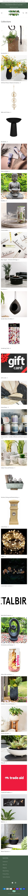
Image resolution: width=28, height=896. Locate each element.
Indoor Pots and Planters (7, 468)
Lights (2, 556)
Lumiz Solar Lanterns (6, 586)
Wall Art (3, 822)
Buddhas (3, 200)
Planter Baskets (5, 733)
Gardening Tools (5, 348)
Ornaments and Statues (7, 645)
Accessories (4, 53)
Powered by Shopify (17, 893)
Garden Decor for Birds (7, 319)
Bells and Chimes (5, 112)
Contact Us (5, 861)
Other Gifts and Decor (6, 674)
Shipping (5, 867)
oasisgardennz (12, 893)
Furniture (3, 289)
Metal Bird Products (6, 615)
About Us (5, 864)
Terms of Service (6, 877)
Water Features (5, 851)
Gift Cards (3, 378)
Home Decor (4, 407)
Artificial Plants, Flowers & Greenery (10, 82)
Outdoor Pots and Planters (8, 704)
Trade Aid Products (6, 792)
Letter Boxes (4, 527)
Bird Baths (3, 141)
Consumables (4, 230)
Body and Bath (5, 171)
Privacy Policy (6, 874)
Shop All (3, 763)
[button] (1, 12)
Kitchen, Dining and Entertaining (9, 497)
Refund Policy (6, 870)
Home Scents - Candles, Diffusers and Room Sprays (14, 437)
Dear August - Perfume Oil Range (9, 259)
